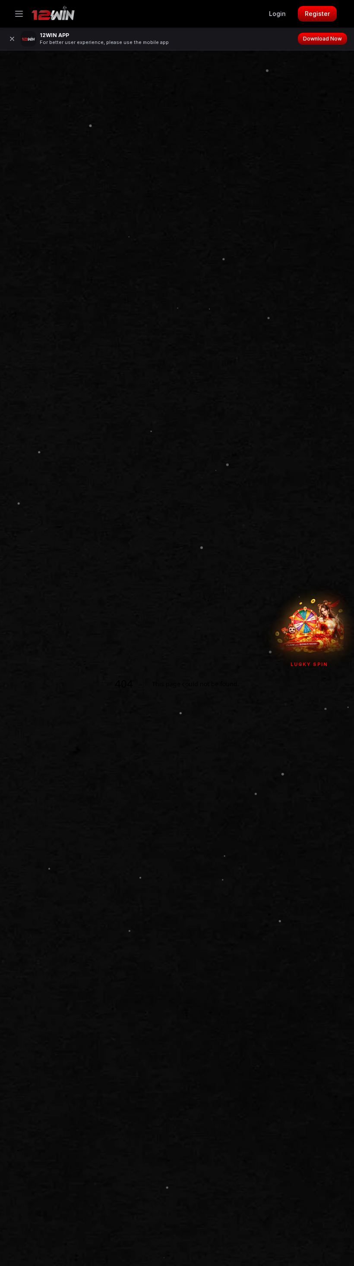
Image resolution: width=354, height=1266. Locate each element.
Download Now (322, 38)
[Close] (12, 39)
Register (317, 13)
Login (277, 13)
